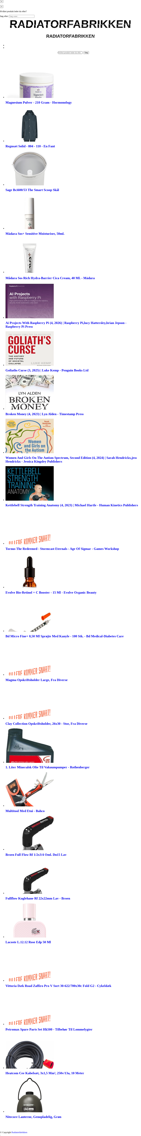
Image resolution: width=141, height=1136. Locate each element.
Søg (86, 53)
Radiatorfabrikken (19, 1132)
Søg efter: (4, 16)
